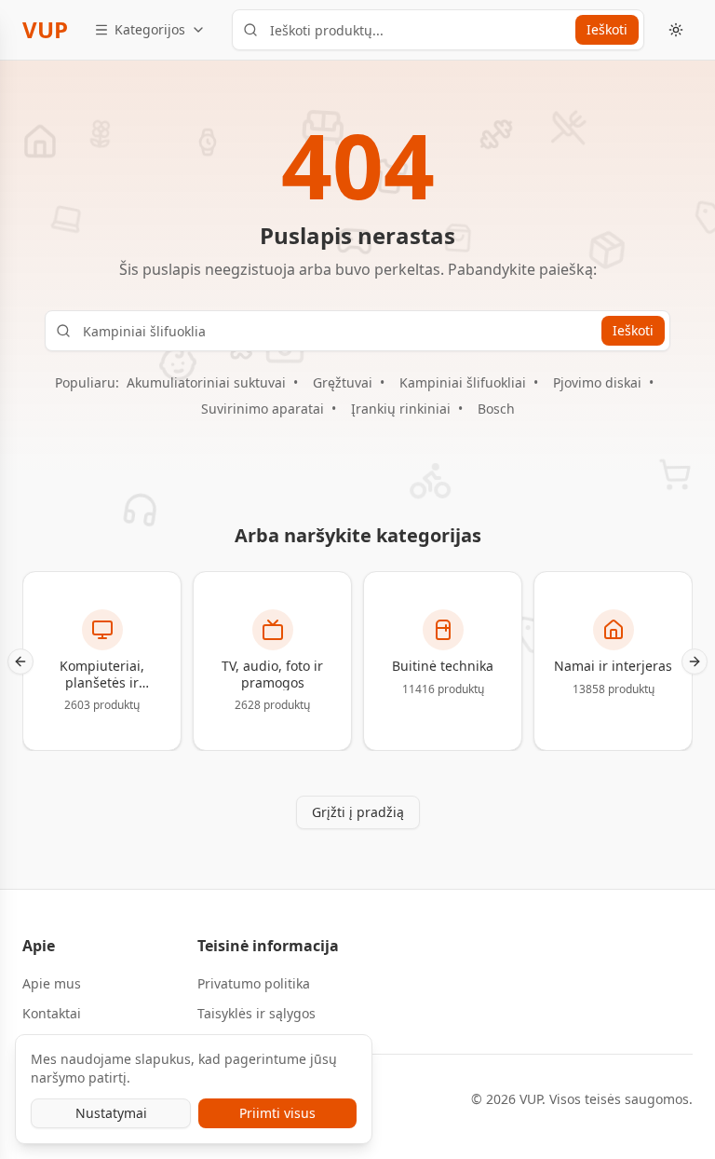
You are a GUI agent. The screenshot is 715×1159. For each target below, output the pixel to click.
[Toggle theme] (676, 30)
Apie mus (51, 983)
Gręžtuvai (342, 382)
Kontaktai (51, 1013)
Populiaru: (87, 382)
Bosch (496, 408)
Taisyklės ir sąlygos (256, 1013)
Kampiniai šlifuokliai (462, 382)
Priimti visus (277, 1113)
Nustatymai (111, 1113)
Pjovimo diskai (597, 382)
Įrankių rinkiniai (401, 408)
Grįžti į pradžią (358, 812)
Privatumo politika (253, 983)
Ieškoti (607, 29)
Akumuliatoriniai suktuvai (206, 382)
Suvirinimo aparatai (262, 408)
